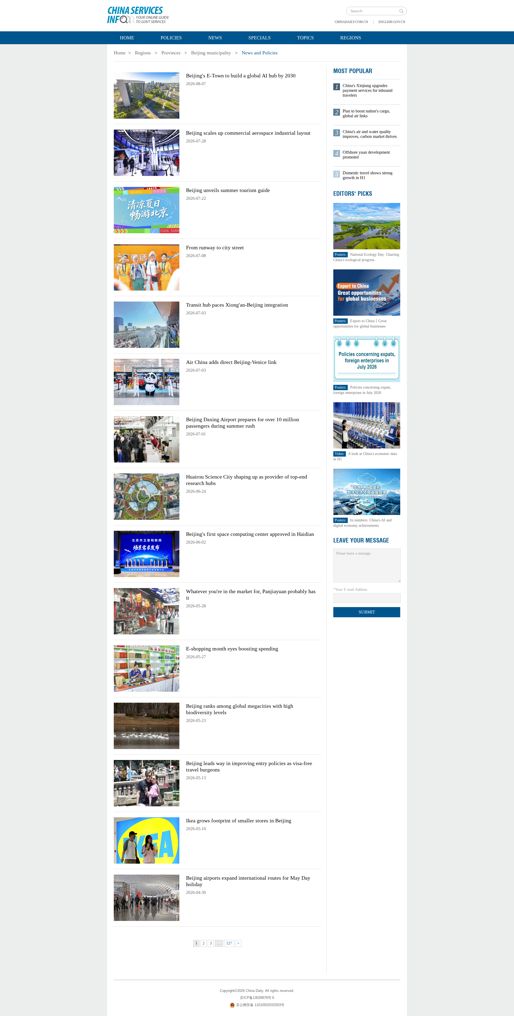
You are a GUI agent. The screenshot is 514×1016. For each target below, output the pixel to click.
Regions (350, 37)
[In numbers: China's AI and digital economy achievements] (366, 492)
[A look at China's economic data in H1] (366, 425)
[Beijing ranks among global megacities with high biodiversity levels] (146, 725)
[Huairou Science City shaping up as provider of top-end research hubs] (146, 496)
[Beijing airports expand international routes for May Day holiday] (146, 897)
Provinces (170, 52)
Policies (171, 37)
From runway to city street (215, 247)
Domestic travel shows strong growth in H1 (367, 175)
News (215, 37)
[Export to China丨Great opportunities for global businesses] (366, 292)
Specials (259, 37)
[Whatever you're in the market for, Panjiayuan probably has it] (146, 611)
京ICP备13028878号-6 (257, 998)
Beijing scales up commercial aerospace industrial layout (248, 133)
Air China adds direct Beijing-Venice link (231, 362)
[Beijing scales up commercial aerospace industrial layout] (146, 152)
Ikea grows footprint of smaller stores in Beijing (238, 820)
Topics (305, 37)
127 (229, 943)
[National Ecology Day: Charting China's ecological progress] (366, 226)
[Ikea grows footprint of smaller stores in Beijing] (146, 840)
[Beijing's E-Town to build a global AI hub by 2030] (146, 95)
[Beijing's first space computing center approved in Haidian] (146, 553)
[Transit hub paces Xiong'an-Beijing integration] (146, 324)
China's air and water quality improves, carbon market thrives (370, 134)
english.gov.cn (392, 22)
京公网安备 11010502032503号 (260, 1005)
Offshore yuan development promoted (366, 154)
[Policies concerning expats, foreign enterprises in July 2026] (366, 359)
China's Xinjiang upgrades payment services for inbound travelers (367, 90)
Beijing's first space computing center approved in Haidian (250, 534)
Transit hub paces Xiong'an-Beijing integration (237, 305)
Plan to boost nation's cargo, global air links (366, 113)
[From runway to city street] (146, 267)
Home (127, 37)
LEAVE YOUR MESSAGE (361, 540)
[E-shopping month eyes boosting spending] (146, 668)
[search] (401, 11)
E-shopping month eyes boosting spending (232, 649)
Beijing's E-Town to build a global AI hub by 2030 (241, 75)
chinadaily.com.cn (351, 22)
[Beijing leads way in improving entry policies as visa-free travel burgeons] (146, 783)
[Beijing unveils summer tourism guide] (146, 210)
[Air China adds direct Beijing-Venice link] (146, 381)
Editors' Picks (352, 194)
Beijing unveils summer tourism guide (228, 190)
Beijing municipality (211, 52)
